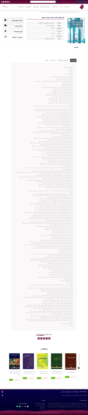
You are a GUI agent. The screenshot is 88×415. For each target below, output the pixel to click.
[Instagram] (7, 1)
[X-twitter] (5, 1)
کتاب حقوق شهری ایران (74, 372)
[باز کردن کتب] (59, 7)
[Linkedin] (2, 1)
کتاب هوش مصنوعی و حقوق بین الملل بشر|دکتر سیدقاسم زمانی (16, 373)
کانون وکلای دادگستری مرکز (40, 405)
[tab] (73, 60)
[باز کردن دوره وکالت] (52, 7)
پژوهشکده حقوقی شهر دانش (40, 403)
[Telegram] (9, 1)
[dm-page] (84, 1)
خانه (78, 12)
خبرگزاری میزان (42, 407)
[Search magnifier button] (57, 2)
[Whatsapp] (3, 1)
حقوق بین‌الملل (74, 12)
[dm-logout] (79, 1)
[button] (70, 20)
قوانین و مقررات (42, 408)
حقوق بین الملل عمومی (65, 12)
